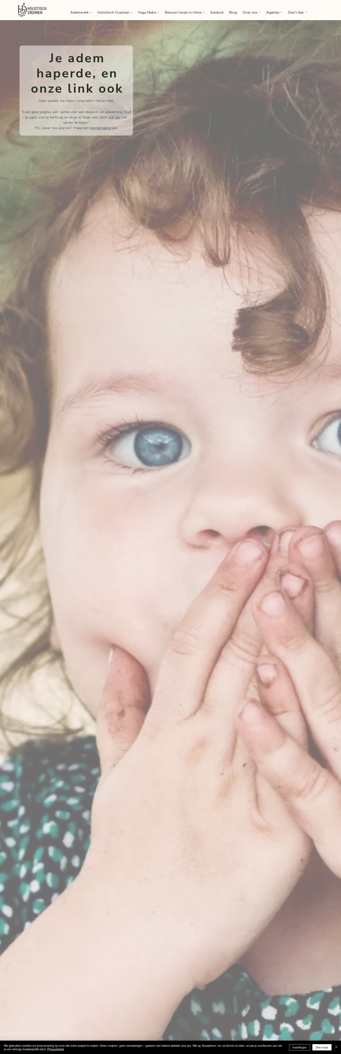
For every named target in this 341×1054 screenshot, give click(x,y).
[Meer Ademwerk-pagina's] (91, 12)
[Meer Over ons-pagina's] (260, 12)
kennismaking (100, 128)
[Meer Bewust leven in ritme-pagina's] (204, 12)
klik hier (115, 117)
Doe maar (322, 1047)
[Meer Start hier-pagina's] (306, 12)
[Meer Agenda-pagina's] (281, 12)
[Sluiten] (336, 1047)
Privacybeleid (55, 1049)
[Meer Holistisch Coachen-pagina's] (131, 12)
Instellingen (299, 1047)
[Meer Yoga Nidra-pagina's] (158, 12)
